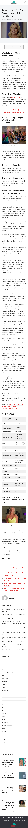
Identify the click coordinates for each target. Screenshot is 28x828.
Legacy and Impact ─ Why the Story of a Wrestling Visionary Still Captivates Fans (14, 650)
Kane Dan (4, 19)
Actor (3, 661)
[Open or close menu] (3, 2)
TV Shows (4, 746)
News (3, 710)
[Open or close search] (25, 2)
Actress (3, 7)
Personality (4, 713)
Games (3, 696)
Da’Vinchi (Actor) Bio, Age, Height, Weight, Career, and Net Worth (14, 111)
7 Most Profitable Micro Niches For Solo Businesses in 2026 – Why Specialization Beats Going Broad (13, 623)
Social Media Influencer (7, 725)
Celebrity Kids (5, 684)
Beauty (3, 667)
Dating (3, 687)
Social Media (5, 722)
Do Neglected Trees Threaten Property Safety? (13, 619)
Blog (3, 675)
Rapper (3, 716)
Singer (3, 719)
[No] (13, 826)
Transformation (5, 740)
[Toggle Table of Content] (20, 47)
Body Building (5, 678)
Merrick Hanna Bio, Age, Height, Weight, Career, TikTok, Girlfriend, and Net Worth (12, 406)
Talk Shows (4, 731)
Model (3, 708)
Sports (3, 728)
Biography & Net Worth (7, 672)
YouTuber (4, 748)
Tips (3, 737)
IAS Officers (5, 702)
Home (3, 699)
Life (2, 705)
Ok (14, 824)
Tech (3, 734)
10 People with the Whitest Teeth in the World (13, 642)
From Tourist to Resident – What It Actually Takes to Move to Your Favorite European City (13, 615)
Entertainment (5, 690)
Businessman (5, 681)
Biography (4, 670)
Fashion (3, 693)
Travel (3, 743)
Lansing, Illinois (15, 97)
